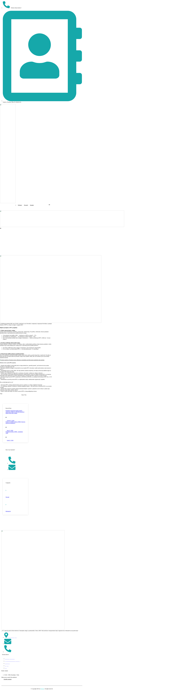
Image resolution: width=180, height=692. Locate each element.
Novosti (25, 205)
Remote (42, 688)
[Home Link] (62, 226)
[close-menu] (0, 228)
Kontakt (32, 205)
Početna (19, 205)
